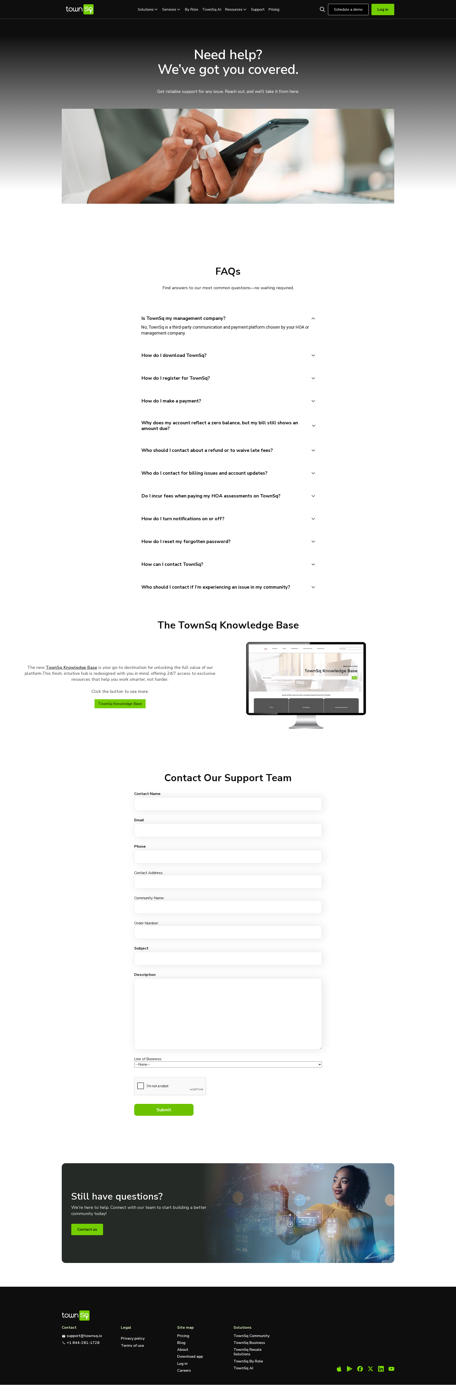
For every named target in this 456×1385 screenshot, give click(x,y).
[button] (148, 9)
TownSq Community (251, 1336)
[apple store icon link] (339, 1369)
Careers (184, 1370)
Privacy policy (133, 1338)
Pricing (273, 9)
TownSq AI (211, 9)
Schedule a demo (348, 9)
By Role (191, 9)
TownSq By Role (248, 1361)
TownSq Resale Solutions (247, 1352)
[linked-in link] (381, 1369)
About (182, 1349)
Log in (182, 1363)
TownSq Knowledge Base (71, 667)
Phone (140, 846)
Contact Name (147, 793)
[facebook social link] (360, 1369)
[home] (79, 9)
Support (258, 9)
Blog (181, 1343)
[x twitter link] (370, 1369)
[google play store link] (349, 1369)
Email (139, 820)
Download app (190, 1356)
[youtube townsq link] (391, 1369)
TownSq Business (249, 1343)
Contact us (87, 1229)
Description (145, 974)
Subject (141, 948)
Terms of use (132, 1345)
